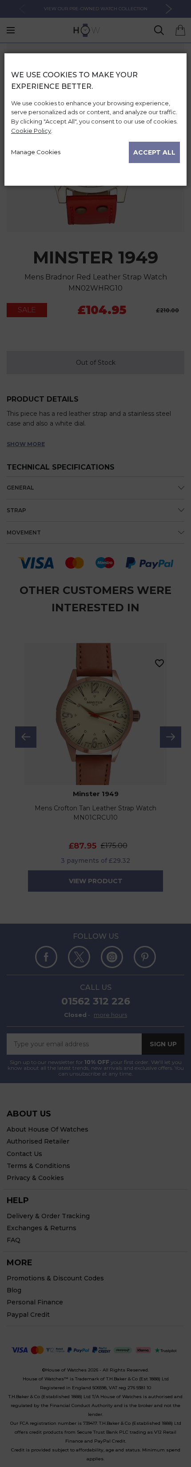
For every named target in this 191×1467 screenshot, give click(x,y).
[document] (95, 116)
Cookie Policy (31, 130)
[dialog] (95, 760)
